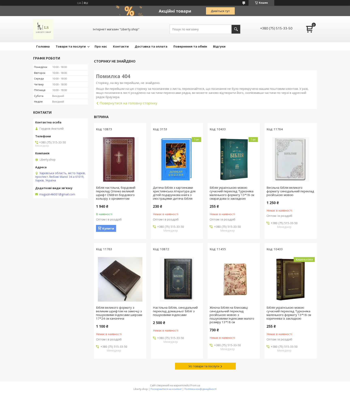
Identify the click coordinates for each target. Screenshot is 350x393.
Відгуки (219, 46)
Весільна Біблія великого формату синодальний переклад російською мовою (290, 191)
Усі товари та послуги (203, 366)
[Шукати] (236, 29)
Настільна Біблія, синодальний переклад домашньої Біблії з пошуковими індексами (175, 311)
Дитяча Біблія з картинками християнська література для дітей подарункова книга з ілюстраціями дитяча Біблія (174, 193)
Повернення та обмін (190, 46)
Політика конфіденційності (200, 389)
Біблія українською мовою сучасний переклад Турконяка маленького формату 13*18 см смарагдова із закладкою (232, 193)
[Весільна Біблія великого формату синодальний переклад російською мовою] (291, 159)
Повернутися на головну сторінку (128, 103)
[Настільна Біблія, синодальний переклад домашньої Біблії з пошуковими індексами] (177, 279)
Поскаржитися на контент (166, 389)
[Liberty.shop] (43, 29)
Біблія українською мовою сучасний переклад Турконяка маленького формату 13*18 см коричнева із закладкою (289, 313)
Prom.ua (195, 385)
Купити (108, 228)
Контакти (121, 46)
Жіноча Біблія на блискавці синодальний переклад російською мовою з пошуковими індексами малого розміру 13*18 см (232, 315)
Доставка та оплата (151, 46)
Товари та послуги (71, 46)
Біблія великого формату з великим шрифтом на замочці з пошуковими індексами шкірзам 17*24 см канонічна (119, 313)
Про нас (101, 46)
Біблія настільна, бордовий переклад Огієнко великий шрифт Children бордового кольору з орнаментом (115, 193)
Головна (43, 46)
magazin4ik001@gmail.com (57, 194)
